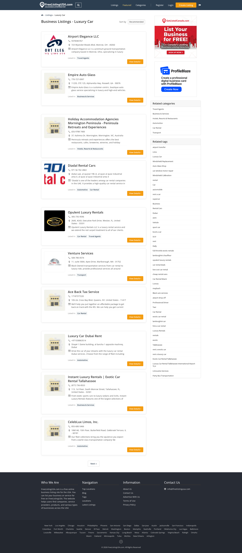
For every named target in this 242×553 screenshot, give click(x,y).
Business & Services (85, 96)
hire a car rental (159, 326)
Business (156, 203)
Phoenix (103, 525)
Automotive (82, 189)
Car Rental (94, 189)
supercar (156, 199)
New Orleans (138, 536)
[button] (199, 5)
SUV (154, 236)
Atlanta (145, 532)
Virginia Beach (173, 532)
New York (48, 525)
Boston (127, 529)
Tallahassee (157, 345)
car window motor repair (163, 170)
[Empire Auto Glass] (54, 83)
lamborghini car (159, 321)
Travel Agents (83, 58)
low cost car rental (160, 269)
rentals (155, 335)
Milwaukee (58, 532)
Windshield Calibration (162, 175)
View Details (134, 61)
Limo (155, 152)
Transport (81, 275)
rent (154, 241)
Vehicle (156, 222)
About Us (127, 489)
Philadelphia (92, 525)
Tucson (83, 532)
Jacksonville (164, 525)
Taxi (154, 307)
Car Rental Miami (160, 279)
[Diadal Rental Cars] (54, 174)
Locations (86, 500)
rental (155, 180)
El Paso (97, 529)
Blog (84, 493)
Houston (81, 525)
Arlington (150, 536)
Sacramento (102, 532)
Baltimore (194, 529)
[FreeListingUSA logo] (56, 5)
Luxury (156, 283)
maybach (156, 288)
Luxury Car (157, 156)
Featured (127, 5)
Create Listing (186, 5)
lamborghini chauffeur (162, 255)
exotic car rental (159, 316)
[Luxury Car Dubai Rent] (54, 344)
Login (170, 5)
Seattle (79, 529)
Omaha (194, 532)
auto (155, 217)
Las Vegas (183, 529)
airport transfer (159, 147)
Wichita (127, 536)
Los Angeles (60, 525)
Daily (155, 246)
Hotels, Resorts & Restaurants (90, 148)
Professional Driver (160, 302)
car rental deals (159, 265)
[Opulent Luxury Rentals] (54, 220)
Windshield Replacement (163, 161)
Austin (154, 525)
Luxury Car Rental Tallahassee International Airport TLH (174, 365)
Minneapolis (109, 536)
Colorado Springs (158, 532)
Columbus (46, 529)
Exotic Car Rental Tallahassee (165, 359)
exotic (155, 340)
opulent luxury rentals (162, 260)
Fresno (91, 532)
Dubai (155, 213)
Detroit (105, 529)
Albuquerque (71, 532)
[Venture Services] (54, 261)
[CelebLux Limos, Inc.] (54, 430)
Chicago (71, 525)
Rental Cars (157, 208)
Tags (84, 497)
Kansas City (114, 532)
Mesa (137, 532)
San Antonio (115, 525)
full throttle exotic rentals (163, 250)
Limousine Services (160, 371)
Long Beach (127, 532)
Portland (157, 529)
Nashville (147, 529)
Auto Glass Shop (159, 166)
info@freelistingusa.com (178, 489)
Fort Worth (58, 529)
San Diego (127, 525)
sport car (156, 227)
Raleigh (185, 532)
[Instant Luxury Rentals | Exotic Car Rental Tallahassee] (54, 385)
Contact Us (128, 493)
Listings (114, 5)
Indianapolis (191, 525)
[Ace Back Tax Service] (54, 300)
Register (160, 5)
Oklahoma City (170, 529)
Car (154, 184)
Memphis (137, 529)
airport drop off (159, 297)
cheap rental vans (160, 274)
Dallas (136, 525)
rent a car (156, 194)
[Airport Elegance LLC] (54, 44)
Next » (93, 463)
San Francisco (177, 525)
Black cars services (160, 293)
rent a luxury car (159, 354)
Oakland (97, 536)
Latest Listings (89, 504)
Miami (88, 536)
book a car (157, 232)
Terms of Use (129, 500)
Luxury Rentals (159, 330)
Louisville (47, 532)
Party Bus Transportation (163, 375)
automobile (157, 189)
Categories (141, 5)
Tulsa (119, 536)
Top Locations (88, 489)
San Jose (145, 525)
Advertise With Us (131, 497)
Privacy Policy (129, 504)
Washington (116, 529)
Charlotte (70, 529)
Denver (88, 529)
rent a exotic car (159, 349)
